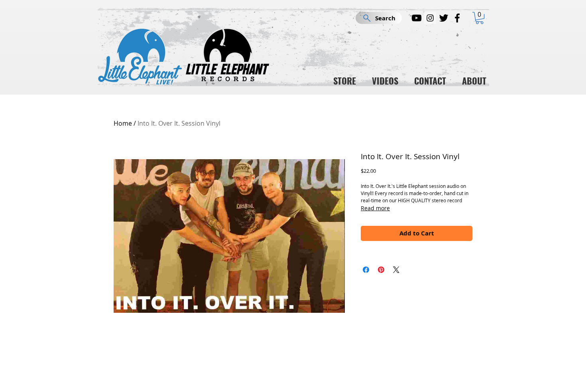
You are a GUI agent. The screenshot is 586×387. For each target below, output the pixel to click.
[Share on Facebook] (366, 269)
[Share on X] (396, 269)
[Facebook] (457, 18)
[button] (479, 18)
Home (123, 123)
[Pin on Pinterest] (381, 269)
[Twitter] (444, 18)
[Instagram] (430, 18)
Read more (375, 208)
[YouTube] (417, 18)
